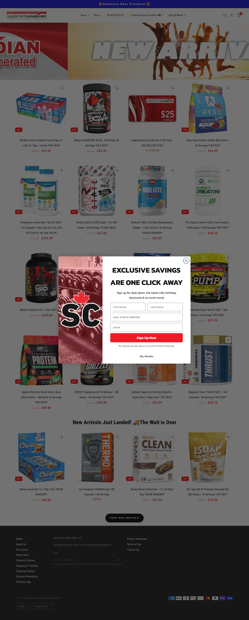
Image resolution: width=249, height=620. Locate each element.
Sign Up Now (146, 337)
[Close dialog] (186, 261)
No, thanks (146, 356)
